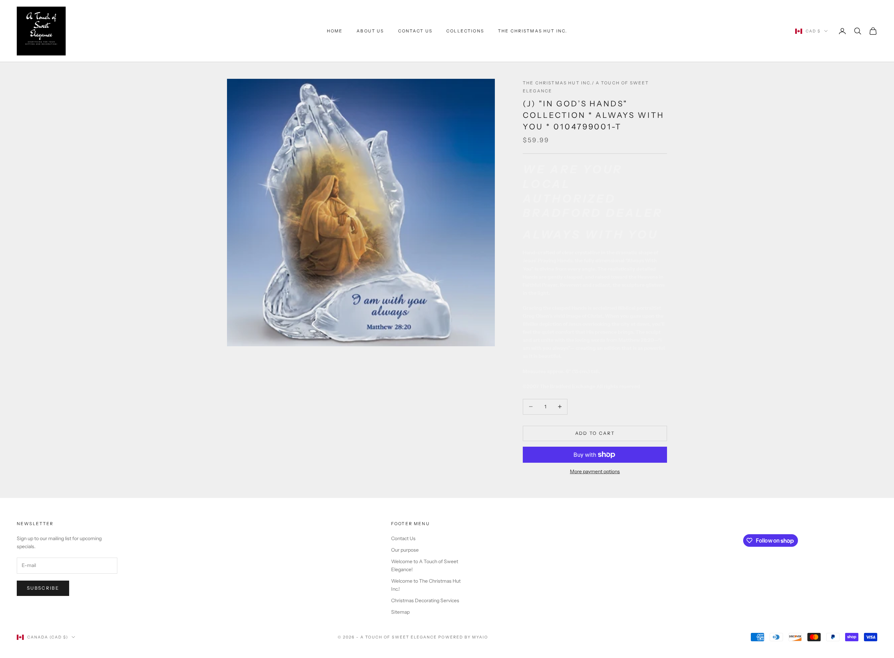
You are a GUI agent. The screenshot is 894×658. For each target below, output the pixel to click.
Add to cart (595, 433)
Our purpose (405, 550)
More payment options (595, 471)
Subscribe (43, 588)
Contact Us (415, 30)
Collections (465, 30)
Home (335, 30)
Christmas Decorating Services (425, 600)
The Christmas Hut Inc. (532, 30)
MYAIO (480, 637)
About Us (370, 30)
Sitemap (400, 612)
